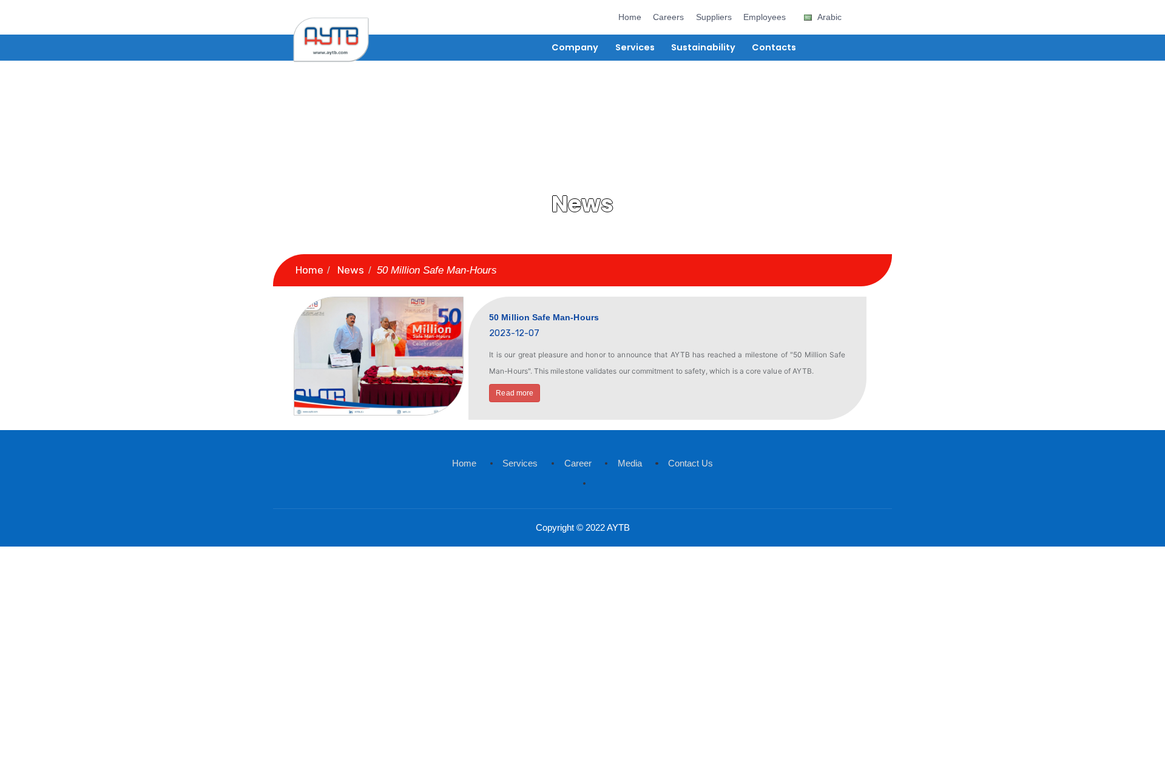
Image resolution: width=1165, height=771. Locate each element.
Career (578, 463)
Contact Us (690, 463)
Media (630, 463)
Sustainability (703, 47)
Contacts (774, 47)
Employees (764, 17)
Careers (668, 17)
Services (635, 47)
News (350, 270)
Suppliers (714, 17)
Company (575, 47)
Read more (514, 393)
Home (629, 17)
